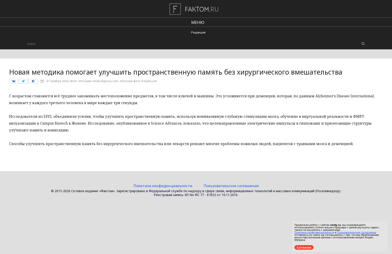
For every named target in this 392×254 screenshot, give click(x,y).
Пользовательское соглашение (231, 185)
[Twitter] (23, 82)
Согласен (304, 247)
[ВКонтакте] (13, 82)
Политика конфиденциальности (162, 185)
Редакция (198, 32)
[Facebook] (33, 82)
